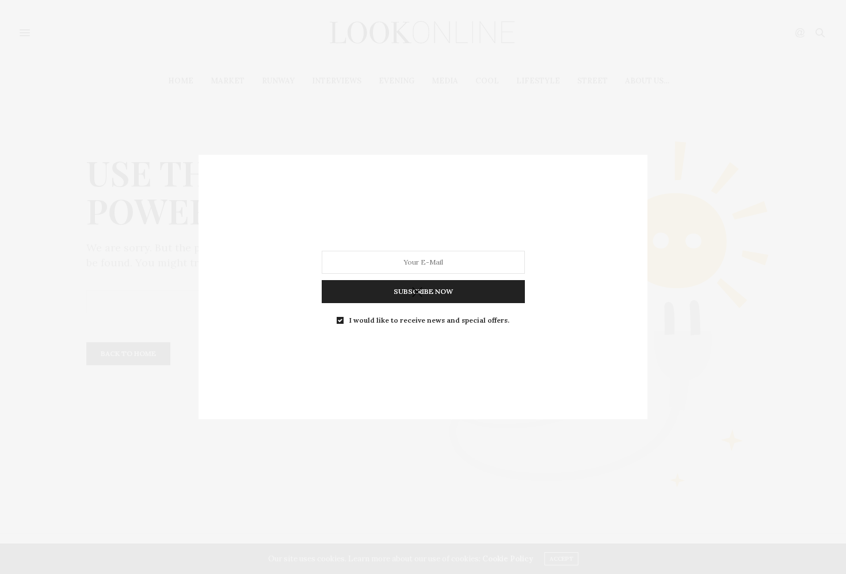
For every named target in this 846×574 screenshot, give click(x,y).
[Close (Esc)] (417, 292)
